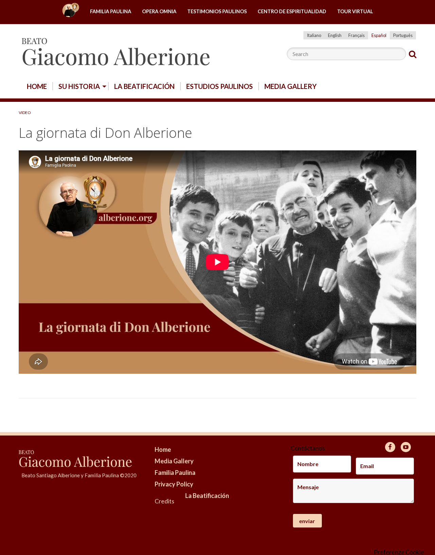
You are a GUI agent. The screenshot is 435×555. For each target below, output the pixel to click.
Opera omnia (159, 11)
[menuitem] (71, 12)
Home (71, 12)
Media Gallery (290, 86)
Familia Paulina (110, 11)
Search (412, 54)
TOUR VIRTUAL (355, 11)
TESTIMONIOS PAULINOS (217, 11)
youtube (406, 447)
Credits (164, 501)
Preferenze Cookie (399, 552)
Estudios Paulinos (219, 86)
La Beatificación (144, 86)
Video (25, 112)
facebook (390, 447)
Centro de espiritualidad (292, 11)
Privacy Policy (174, 484)
